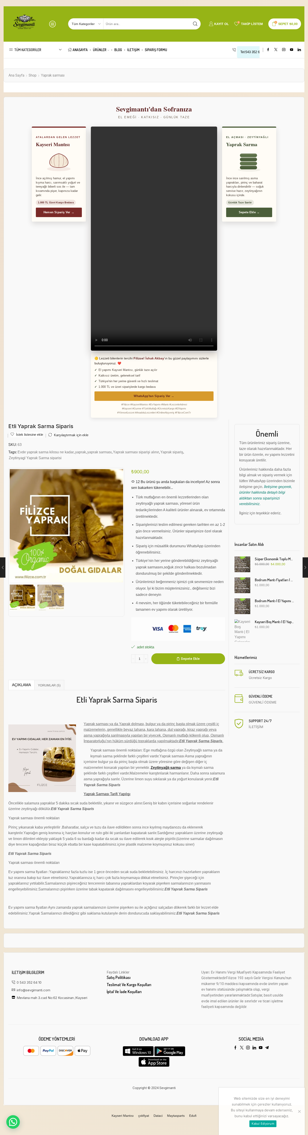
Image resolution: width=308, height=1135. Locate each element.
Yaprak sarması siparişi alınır (136, 452)
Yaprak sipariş (171, 452)
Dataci (158, 1115)
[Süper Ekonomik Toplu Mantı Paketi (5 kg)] (242, 564)
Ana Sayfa (16, 75)
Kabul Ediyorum (263, 1123)
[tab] (21, 685)
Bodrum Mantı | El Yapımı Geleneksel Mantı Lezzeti (274, 601)
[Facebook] (268, 50)
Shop (33, 75)
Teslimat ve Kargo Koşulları (129, 984)
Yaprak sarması (52, 75)
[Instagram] (283, 50)
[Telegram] (267, 1047)
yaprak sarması (99, 452)
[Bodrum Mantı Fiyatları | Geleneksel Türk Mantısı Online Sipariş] (242, 585)
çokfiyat (143, 1115)
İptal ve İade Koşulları (124, 991)
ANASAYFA (80, 50)
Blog (118, 50)
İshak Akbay (154, 358)
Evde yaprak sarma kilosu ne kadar (46, 452)
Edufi (192, 1115)
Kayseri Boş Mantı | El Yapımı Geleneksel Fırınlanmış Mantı (274, 622)
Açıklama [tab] (21, 685)
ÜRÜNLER (99, 50)
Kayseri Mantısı (123, 1115)
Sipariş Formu (156, 50)
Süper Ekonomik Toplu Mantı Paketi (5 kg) (274, 559)
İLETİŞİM (133, 50)
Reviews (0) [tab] (49, 685)
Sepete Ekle (190, 659)
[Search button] (195, 23)
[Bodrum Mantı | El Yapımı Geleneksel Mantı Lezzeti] (242, 606)
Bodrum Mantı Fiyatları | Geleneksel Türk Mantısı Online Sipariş (274, 580)
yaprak (80, 452)
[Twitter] (276, 50)
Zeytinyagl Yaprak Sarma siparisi (35, 458)
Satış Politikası (119, 977)
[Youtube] (291, 50)
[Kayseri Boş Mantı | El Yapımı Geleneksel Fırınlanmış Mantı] (242, 630)
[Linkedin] (299, 50)
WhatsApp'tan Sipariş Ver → (154, 396)
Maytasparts (176, 1115)
